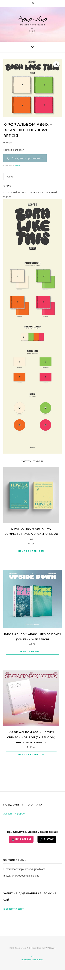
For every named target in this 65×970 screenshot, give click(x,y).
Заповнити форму (14, 813)
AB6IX (17, 165)
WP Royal (50, 947)
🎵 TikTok (47, 839)
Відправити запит (13, 908)
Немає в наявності (31, 551)
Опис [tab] (10, 176)
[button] (56, 64)
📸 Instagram (21, 839)
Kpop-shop (32, 18)
